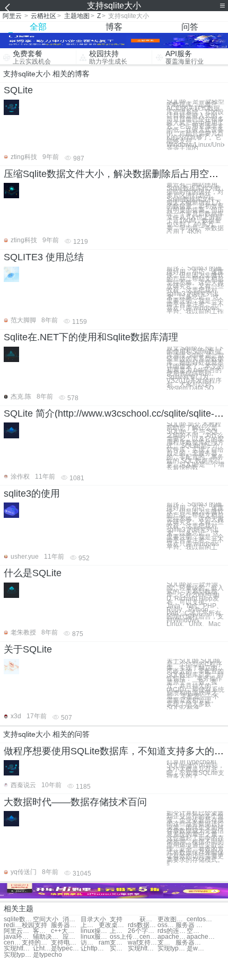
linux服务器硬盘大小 (95, 937)
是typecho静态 (65, 948)
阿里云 (12, 16)
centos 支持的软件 (13, 943)
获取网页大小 (148, 919)
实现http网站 (18, 948)
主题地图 (77, 16)
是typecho (47, 955)
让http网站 (95, 948)
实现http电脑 (142, 948)
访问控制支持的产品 (90, 943)
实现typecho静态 (18, 955)
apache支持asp (172, 937)
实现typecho (172, 948)
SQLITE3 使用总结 (44, 257)
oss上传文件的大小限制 (124, 937)
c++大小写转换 (65, 931)
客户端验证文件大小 (42, 931)
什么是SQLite (33, 573)
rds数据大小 (142, 925)
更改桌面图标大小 (113, 925)
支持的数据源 (36, 943)
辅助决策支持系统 (47, 937)
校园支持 (34, 925)
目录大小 (93, 919)
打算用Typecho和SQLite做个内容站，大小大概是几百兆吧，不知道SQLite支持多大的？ (195, 769)
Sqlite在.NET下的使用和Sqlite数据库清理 (91, 337)
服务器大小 (65, 925)
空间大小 (45, 919)
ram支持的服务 (113, 943)
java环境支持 (18, 937)
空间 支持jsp (196, 931)
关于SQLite (28, 649)
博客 (114, 26)
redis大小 (13, 925)
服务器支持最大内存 (190, 943)
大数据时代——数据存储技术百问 (75, 802)
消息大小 (72, 919)
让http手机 (42, 948)
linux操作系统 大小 (95, 931)
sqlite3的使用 (32, 493)
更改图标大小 (172, 919)
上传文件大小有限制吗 (119, 931)
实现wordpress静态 (119, 948)
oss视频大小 (166, 925)
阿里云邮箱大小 (18, 931)
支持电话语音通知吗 (65, 943)
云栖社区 (43, 16)
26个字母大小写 (142, 931)
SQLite (18, 90)
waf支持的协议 (142, 943)
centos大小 (201, 919)
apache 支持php (201, 937)
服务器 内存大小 (190, 925)
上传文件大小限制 (90, 925)
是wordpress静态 (196, 948)
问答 (189, 26)
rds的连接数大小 (172, 931)
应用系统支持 (72, 937)
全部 (38, 26)
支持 (116, 919)
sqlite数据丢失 (18, 919)
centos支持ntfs (148, 937)
